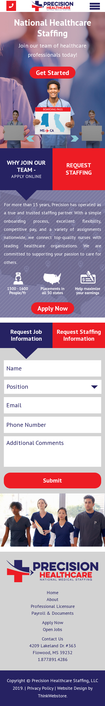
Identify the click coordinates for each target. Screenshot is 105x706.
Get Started (52, 72)
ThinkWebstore (52, 696)
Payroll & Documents (52, 613)
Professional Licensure (53, 606)
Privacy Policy (41, 688)
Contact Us (52, 639)
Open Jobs (52, 629)
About (52, 599)
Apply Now (52, 308)
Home (52, 592)
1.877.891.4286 (53, 659)
